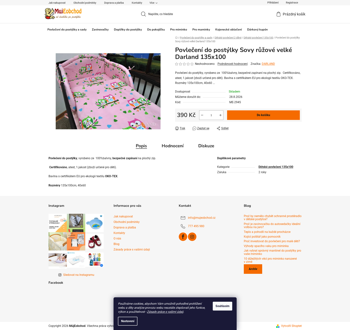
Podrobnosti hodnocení (233, 64)
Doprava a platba (114, 2)
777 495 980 (196, 226)
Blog (116, 244)
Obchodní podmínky (84, 2)
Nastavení (127, 321)
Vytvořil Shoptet (291, 326)
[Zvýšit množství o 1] (220, 115)
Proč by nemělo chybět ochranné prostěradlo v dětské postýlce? (272, 217)
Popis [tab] (141, 146)
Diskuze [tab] (206, 146)
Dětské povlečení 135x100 (276, 167)
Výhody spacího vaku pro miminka (266, 246)
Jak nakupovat (57, 2)
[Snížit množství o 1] (202, 115)
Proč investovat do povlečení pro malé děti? (272, 241)
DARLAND (268, 64)
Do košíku (263, 115)
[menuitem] (67, 29)
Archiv (253, 269)
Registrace (292, 2)
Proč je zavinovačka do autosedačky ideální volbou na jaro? (272, 225)
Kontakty (137, 2)
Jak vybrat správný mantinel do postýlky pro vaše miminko (272, 252)
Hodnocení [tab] (173, 146)
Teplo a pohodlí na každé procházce (267, 232)
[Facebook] (183, 236)
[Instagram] (192, 236)
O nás (117, 238)
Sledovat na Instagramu (78, 275)
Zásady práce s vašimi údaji (165, 311)
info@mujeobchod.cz (202, 217)
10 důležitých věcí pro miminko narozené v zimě (270, 260)
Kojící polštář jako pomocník (262, 236)
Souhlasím (222, 306)
